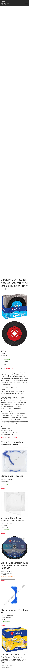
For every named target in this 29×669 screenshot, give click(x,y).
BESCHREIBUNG (8, 368)
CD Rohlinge (4, 437)
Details (3, 488)
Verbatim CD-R (13, 437)
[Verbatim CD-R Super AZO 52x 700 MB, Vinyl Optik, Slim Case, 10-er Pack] (14, 306)
